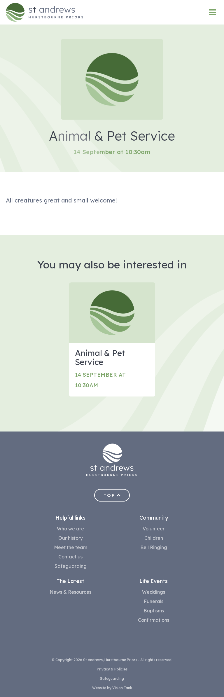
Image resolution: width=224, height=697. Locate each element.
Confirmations (153, 620)
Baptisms (154, 611)
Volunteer (153, 529)
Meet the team (70, 547)
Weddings (153, 592)
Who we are (70, 529)
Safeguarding (71, 566)
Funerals (153, 601)
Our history (70, 538)
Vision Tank (122, 688)
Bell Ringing (153, 547)
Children (153, 538)
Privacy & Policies (112, 669)
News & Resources (70, 592)
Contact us (70, 557)
